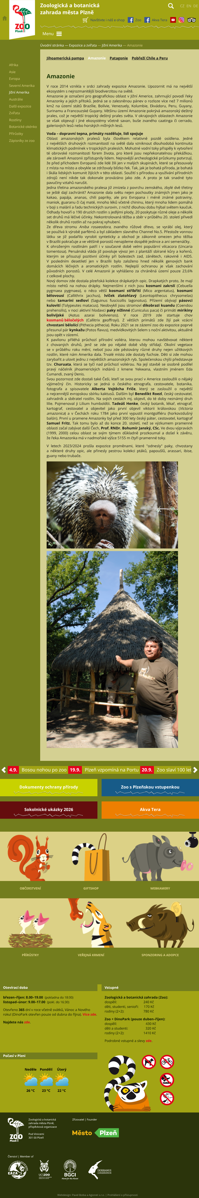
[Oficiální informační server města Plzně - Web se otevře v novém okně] (95, 1132)
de (195, 6)
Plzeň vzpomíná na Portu (112, 770)
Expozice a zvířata (83, 45)
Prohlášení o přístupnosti (123, 1195)
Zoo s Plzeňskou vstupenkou (150, 787)
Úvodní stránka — (54, 45)
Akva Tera (150, 809)
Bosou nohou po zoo (44, 770)
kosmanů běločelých (65, 320)
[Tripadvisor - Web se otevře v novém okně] (191, 21)
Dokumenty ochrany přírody (48, 787)
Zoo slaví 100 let (174, 770)
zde (27, 1022)
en (189, 6)
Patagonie (119, 58)
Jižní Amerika (112, 45)
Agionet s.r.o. (97, 1195)
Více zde (89, 1014)
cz (182, 6)
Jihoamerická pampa (65, 58)
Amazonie (97, 58)
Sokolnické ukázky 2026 (48, 809)
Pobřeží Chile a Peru (150, 58)
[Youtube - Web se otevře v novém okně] (173, 21)
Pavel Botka (79, 1195)
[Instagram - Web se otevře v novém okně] (181, 21)
